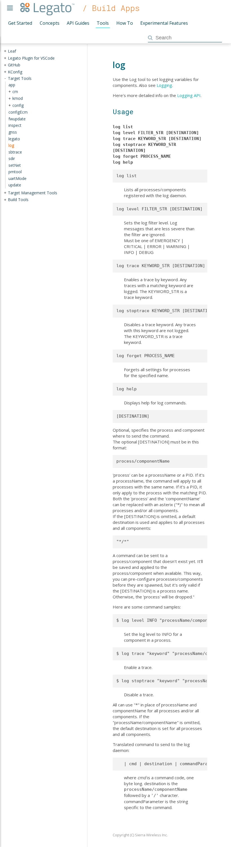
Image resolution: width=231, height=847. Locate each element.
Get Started (20, 23)
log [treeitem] (11, 145)
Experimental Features (164, 23)
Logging (164, 85)
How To (124, 23)
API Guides (78, 23)
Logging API (189, 95)
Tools (103, 23)
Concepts (49, 23)
